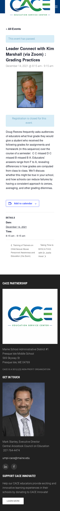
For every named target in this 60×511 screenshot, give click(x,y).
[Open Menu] (56, 6)
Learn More (13, 501)
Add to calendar (23, 203)
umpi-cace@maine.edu (16, 458)
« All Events (13, 29)
